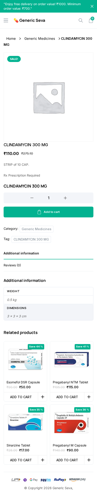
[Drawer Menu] (6, 20)
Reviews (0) (12, 265)
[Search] (81, 20)
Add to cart (52, 212)
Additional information (21, 253)
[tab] (48, 254)
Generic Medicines (39, 38)
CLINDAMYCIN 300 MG (31, 239)
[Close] (92, 6)
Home (11, 38)
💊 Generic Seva (29, 20)
